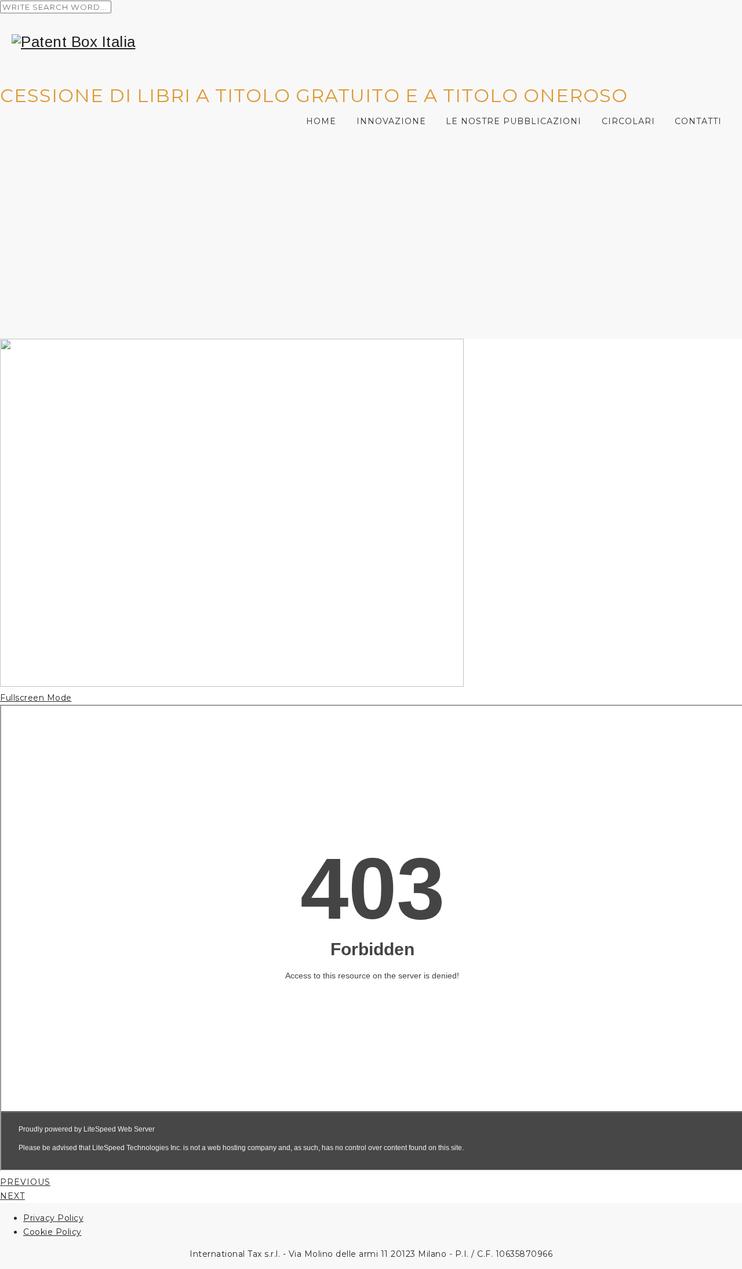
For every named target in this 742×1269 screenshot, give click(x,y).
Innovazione (391, 121)
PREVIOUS (25, 1182)
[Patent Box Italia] (377, 42)
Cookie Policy (52, 1232)
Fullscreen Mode (36, 697)
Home (321, 121)
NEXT (12, 1196)
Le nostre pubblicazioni (513, 121)
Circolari (628, 121)
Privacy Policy (53, 1218)
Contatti (698, 121)
